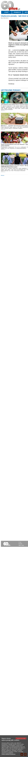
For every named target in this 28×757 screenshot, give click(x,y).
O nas (20, 542)
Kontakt (20, 543)
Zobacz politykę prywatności (8, 754)
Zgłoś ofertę (21, 545)
